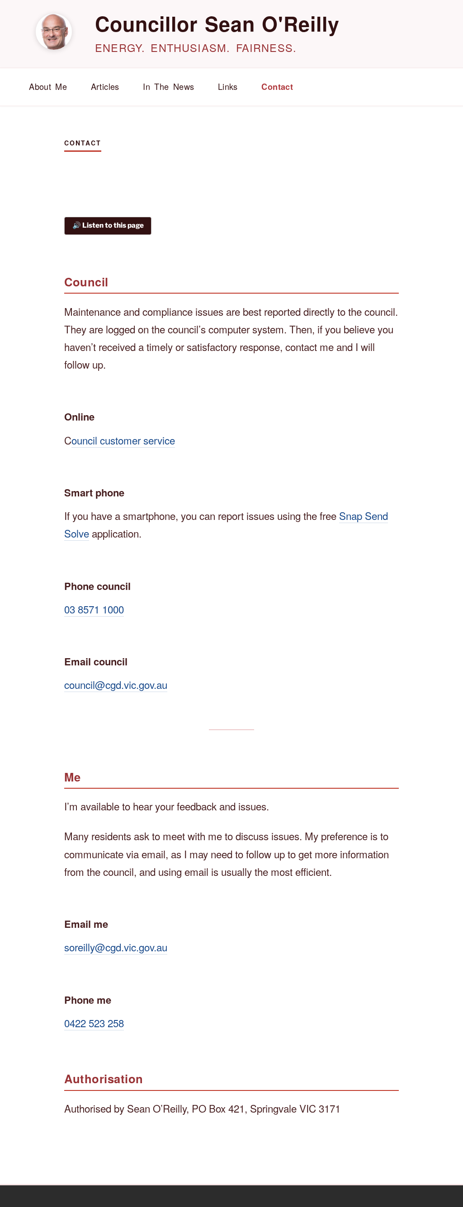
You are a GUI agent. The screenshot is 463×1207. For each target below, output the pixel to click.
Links (228, 86)
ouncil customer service (123, 440)
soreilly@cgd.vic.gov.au (115, 947)
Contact (277, 87)
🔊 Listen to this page (108, 225)
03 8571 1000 (94, 609)
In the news (168, 86)
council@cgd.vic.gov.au (115, 684)
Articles (105, 86)
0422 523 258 (94, 1022)
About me (48, 86)
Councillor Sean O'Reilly (217, 23)
